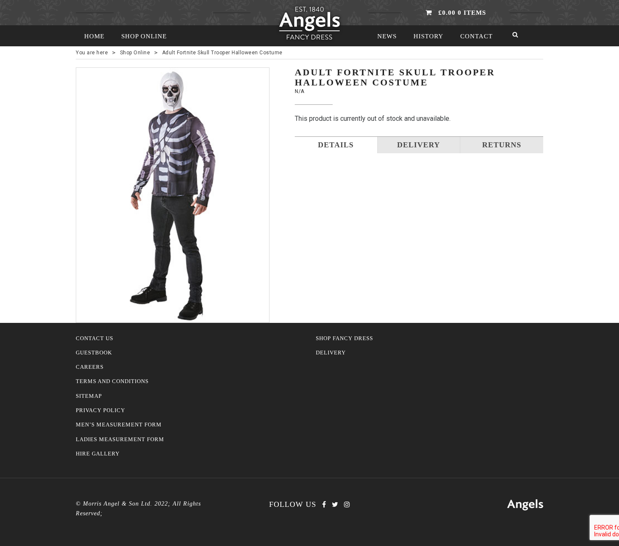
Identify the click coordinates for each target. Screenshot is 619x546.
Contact (476, 36)
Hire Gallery (98, 454)
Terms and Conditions (112, 381)
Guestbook (94, 353)
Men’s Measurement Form (119, 425)
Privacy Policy (100, 410)
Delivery (331, 353)
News (387, 36)
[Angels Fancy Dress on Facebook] (324, 504)
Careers (90, 367)
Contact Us (94, 338)
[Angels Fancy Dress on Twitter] (335, 504)
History (428, 36)
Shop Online (144, 36)
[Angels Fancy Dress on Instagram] (347, 504)
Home (94, 36)
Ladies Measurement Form (120, 439)
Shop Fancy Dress (344, 338)
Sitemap (89, 396)
